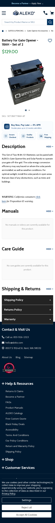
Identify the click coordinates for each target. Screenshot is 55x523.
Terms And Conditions (17, 435)
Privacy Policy (8, 493)
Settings (26, 500)
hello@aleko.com (14, 342)
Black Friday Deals (15, 424)
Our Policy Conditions (17, 440)
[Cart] (52, 13)
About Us (7, 357)
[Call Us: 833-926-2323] (45, 13)
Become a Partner (15, 396)
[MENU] (4, 13)
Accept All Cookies (26, 514)
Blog (18, 357)
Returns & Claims (14, 391)
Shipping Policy (13, 451)
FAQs (8, 402)
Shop (9, 459)
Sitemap (28, 357)
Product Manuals (14, 407)
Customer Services (20, 467)
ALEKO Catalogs (14, 413)
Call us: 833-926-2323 (17, 337)
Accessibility (12, 429)
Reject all (27, 507)
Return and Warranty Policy (20, 446)
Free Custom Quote (16, 418)
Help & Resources (19, 383)
